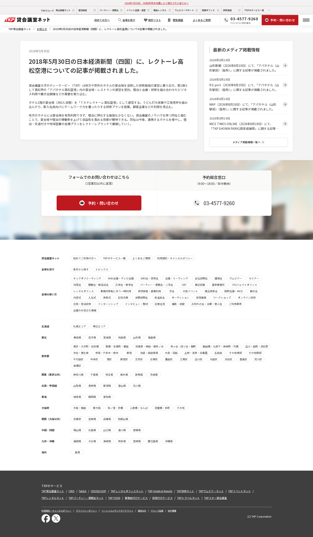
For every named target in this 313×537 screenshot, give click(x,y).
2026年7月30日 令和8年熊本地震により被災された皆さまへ (157, 3)
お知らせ (42, 29)
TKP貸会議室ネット (20, 29)
